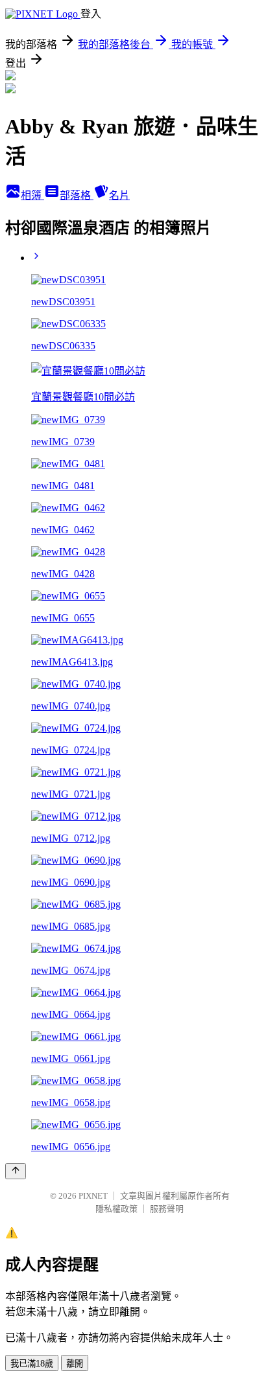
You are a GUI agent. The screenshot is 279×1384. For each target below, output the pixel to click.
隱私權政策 (116, 1209)
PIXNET (93, 1196)
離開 (74, 1363)
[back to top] (15, 1171)
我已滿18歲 (31, 1363)
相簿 (32, 195)
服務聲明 (167, 1209)
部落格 (76, 195)
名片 (119, 195)
